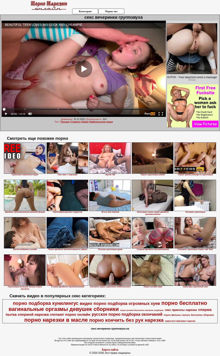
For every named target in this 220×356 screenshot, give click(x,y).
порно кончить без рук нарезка (126, 320)
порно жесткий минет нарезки (180, 321)
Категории (85, 11)
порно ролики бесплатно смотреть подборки (141, 310)
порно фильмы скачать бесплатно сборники (189, 315)
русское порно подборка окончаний (127, 314)
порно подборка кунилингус (45, 303)
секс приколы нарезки (181, 310)
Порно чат (111, 11)
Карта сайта (110, 349)
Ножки (85, 122)
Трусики (64, 122)
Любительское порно (101, 122)
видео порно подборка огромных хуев (120, 303)
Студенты (75, 122)
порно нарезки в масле (56, 320)
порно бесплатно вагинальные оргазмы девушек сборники (108, 306)
